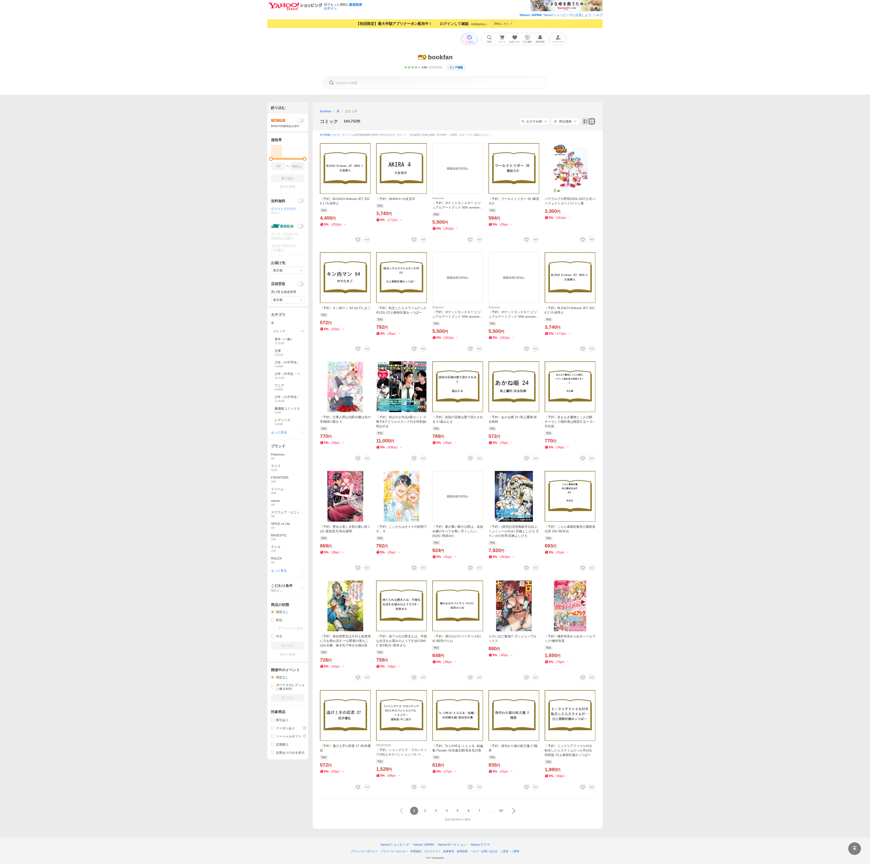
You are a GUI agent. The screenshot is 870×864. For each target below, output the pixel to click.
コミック (329, 121)
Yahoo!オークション (451, 844)
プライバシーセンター (394, 851)
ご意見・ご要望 (509, 851)
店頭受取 (278, 284)
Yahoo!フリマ (480, 844)
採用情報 (462, 851)
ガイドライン (432, 851)
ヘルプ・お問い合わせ (484, 851)
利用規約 (416, 851)
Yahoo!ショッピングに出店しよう (567, 15)
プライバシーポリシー (364, 851)
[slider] (271, 159)
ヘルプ (598, 15)
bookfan (325, 111)
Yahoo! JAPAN (530, 15)
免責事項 (448, 851)
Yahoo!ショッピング (394, 844)
